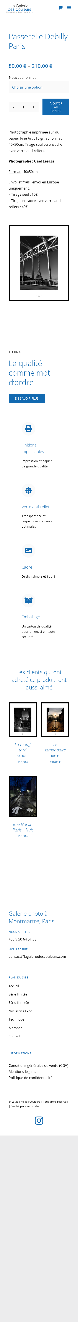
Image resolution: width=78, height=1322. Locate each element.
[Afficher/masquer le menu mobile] (69, 7)
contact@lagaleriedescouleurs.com (37, 956)
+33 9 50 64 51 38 (22, 939)
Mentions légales (22, 1071)
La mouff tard (23, 747)
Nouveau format (22, 77)
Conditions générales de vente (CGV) (38, 1065)
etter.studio (32, 1106)
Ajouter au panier (56, 107)
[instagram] (39, 1121)
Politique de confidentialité (30, 1077)
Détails (18, 728)
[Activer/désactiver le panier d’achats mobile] (60, 7)
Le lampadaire (55, 747)
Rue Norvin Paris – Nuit (23, 827)
